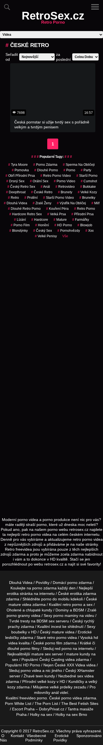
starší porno (87, 176)
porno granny (18, 615)
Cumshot (89, 181)
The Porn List (46, 703)
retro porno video (55, 176)
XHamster (85, 670)
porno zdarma (45, 165)
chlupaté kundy (39, 610)
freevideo (28, 698)
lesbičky (12, 637)
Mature (60, 220)
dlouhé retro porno (24, 209)
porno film (20, 225)
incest (56, 626)
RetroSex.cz (53, 19)
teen (39, 676)
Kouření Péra (57, 209)
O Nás (3, 737)
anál (55, 692)
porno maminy (65, 615)
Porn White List (18, 703)
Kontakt (17, 735)
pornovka (20, 170)
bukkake (88, 187)
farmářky (80, 220)
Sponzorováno (89, 735)
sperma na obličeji (79, 165)
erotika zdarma (83, 593)
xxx (89, 231)
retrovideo (65, 187)
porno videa (31, 670)
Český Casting (51, 659)
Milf (95, 203)
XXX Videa (76, 665)
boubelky (19, 632)
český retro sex (21, 187)
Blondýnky (18, 231)
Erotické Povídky (61, 737)
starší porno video (58, 198)
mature (15, 604)
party (86, 170)
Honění (42, 225)
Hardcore (39, 220)
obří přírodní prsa (20, 176)
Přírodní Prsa (82, 214)
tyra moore (18, 165)
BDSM (78, 610)
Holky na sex (41, 714)
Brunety (65, 192)
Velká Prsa (56, 214)
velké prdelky (61, 687)
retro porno (84, 209)
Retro (13, 198)
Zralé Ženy (42, 203)
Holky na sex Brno (71, 714)
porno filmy (30, 648)
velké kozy (87, 192)
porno (69, 170)
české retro (41, 192)
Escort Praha (23, 709)
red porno (63, 648)
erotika (13, 593)
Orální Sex (39, 181)
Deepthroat (16, 192)
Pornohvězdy (68, 231)
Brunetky (87, 198)
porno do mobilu (55, 599)
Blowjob (84, 225)
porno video (64, 181)
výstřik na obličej (71, 203)
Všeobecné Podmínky (35, 737)
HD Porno (63, 225)
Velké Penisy (46, 236)
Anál (45, 187)
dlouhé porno (46, 170)
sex (80, 676)
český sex (42, 231)
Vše (65, 236)
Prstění (31, 198)
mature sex (41, 654)
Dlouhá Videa (15, 203)
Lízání (20, 220)
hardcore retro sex (25, 214)
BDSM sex (46, 621)
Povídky (42, 582)
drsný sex (15, 181)
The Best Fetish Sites (79, 703)
